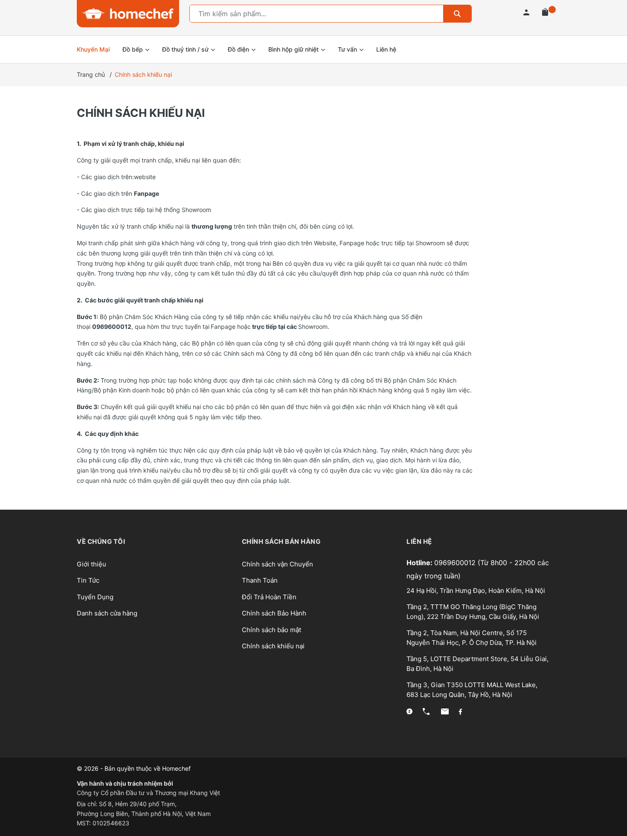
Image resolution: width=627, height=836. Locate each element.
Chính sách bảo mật (271, 630)
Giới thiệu (91, 564)
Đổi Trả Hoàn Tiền (269, 597)
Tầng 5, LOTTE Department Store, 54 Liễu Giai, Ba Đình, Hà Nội (477, 664)
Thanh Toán (260, 580)
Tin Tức (88, 580)
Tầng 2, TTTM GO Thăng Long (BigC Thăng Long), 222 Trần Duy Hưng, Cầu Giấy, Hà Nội (472, 612)
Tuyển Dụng (95, 597)
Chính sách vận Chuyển (277, 564)
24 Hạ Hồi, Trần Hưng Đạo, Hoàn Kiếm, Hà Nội (475, 590)
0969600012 (456, 562)
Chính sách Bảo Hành (274, 613)
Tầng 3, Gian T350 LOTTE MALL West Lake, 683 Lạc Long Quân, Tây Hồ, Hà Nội (471, 690)
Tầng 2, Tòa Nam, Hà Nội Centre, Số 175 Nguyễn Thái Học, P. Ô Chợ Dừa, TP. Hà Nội (471, 638)
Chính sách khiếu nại (141, 112)
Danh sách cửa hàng (107, 613)
